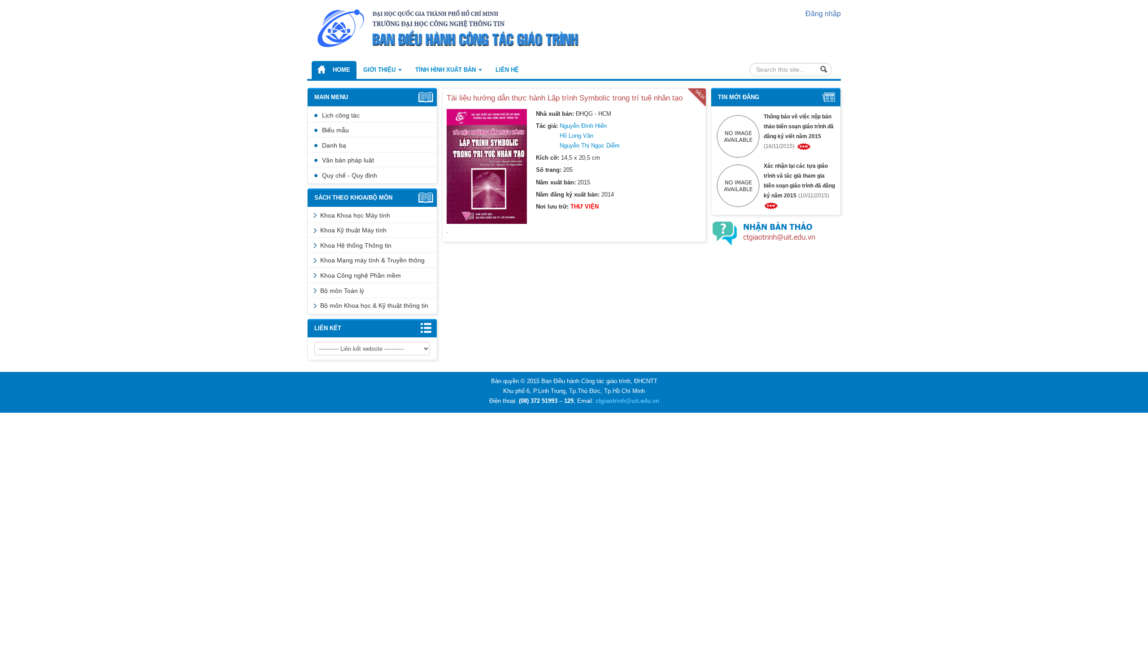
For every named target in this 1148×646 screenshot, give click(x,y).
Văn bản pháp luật (348, 160)
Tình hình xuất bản (446, 69)
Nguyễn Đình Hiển (583, 125)
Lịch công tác (341, 115)
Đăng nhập (823, 13)
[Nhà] (461, 27)
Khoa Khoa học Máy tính (355, 215)
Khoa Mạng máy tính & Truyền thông (372, 260)
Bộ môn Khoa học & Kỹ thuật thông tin (374, 305)
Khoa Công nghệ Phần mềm (360, 275)
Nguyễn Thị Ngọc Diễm (590, 145)
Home (341, 69)
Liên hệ (507, 69)
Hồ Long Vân (576, 135)
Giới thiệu (380, 69)
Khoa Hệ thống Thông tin (355, 245)
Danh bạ (334, 145)
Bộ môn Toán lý (342, 290)
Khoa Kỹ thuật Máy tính (353, 230)
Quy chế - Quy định (349, 175)
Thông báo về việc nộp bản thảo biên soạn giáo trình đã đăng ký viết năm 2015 (799, 126)
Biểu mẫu (335, 130)
